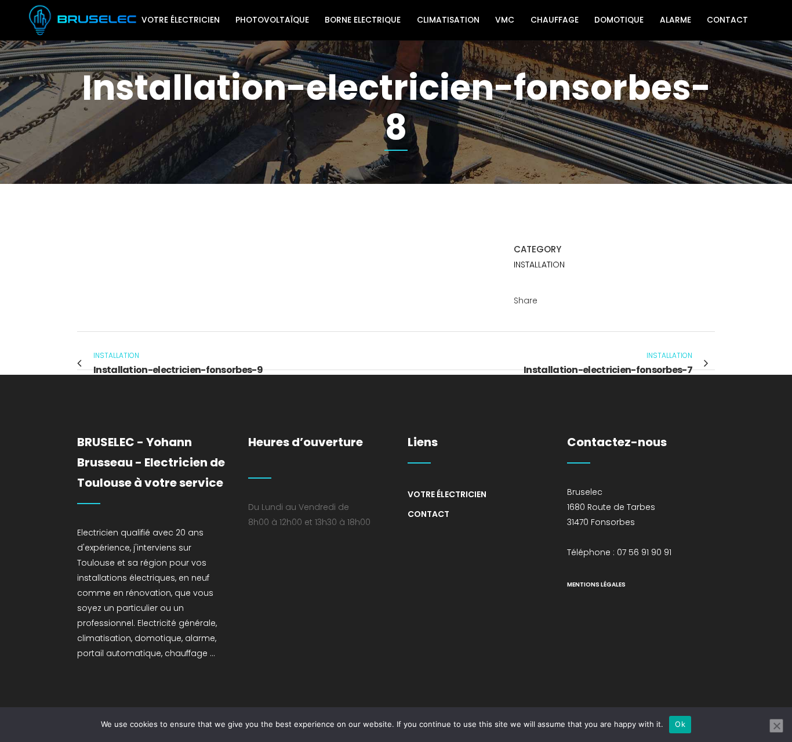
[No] (776, 726)
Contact (428, 514)
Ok (680, 724)
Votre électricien (447, 494)
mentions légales (596, 584)
